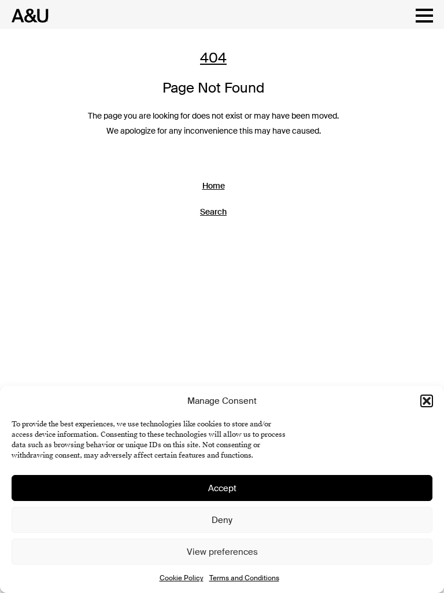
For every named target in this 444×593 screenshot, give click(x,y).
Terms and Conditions (244, 578)
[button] (426, 401)
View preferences (222, 552)
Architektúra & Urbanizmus (27, 15)
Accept (222, 488)
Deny (222, 520)
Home (213, 186)
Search (213, 212)
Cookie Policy (182, 578)
